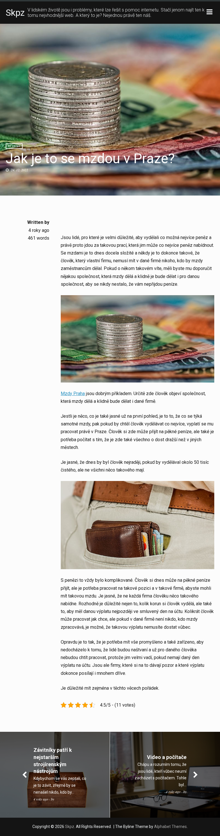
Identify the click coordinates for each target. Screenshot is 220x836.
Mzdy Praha (73, 393)
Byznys (14, 146)
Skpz (15, 12)
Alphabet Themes (170, 826)
